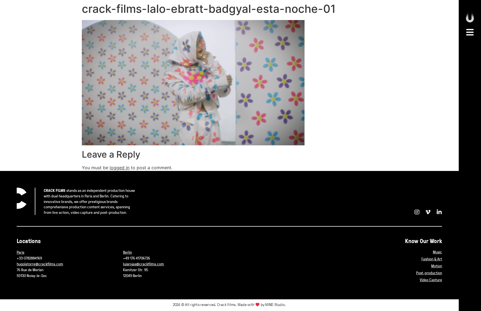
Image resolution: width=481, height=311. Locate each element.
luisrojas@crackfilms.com (143, 263)
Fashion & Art (431, 258)
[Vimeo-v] (428, 212)
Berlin (127, 252)
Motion (436, 265)
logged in (119, 167)
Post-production (429, 272)
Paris (20, 252)
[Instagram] (417, 212)
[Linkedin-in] (439, 212)
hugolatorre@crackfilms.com (40, 263)
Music (437, 251)
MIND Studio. (275, 304)
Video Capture (431, 279)
